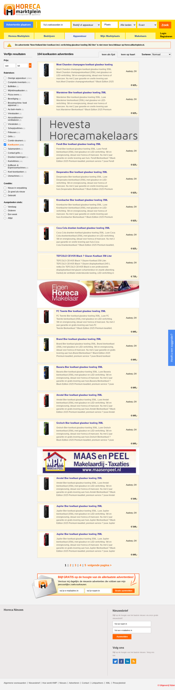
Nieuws (62, 683)
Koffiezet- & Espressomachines (18, 166)
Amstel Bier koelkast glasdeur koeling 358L (79, 395)
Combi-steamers (17, 140)
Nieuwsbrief (34, 683)
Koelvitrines (15, 161)
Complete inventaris (19, 82)
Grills (11, 136)
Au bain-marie (16, 109)
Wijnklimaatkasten (17, 90)
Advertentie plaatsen (18, 24)
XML (108, 683)
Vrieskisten (14, 124)
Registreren (166, 36)
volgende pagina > (99, 565)
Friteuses (14, 132)
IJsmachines (15, 176)
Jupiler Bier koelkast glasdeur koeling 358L (79, 506)
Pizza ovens (15, 94)
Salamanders (15, 149)
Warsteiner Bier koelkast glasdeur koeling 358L (81, 92)
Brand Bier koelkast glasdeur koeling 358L (78, 339)
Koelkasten (16, 145)
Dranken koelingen (18, 157)
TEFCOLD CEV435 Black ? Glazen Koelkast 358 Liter (84, 256)
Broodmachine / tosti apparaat (17, 104)
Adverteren (74, 683)
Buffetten (13, 86)
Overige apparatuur (20, 78)
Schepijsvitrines (16, 128)
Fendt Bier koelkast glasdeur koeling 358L (78, 144)
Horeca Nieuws (13, 609)
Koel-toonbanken (17, 172)
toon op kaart (128, 54)
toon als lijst (108, 54)
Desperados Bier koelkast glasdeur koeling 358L (81, 172)
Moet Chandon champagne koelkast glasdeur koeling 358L (84, 64)
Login (163, 33)
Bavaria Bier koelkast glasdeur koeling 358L (79, 367)
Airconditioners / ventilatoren (15, 118)
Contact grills (15, 153)
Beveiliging (14, 99)
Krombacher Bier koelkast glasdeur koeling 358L (82, 200)
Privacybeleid (119, 683)
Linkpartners (97, 683)
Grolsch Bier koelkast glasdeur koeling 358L (79, 423)
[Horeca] (22, 9)
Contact (85, 683)
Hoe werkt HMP (49, 683)
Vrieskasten (14, 113)
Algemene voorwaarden (15, 683)
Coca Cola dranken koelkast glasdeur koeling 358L (83, 228)
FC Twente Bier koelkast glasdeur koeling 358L (81, 311)
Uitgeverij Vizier (167, 685)
